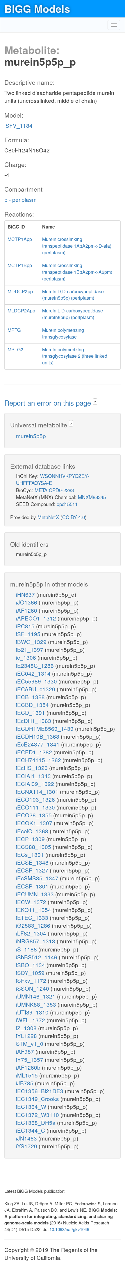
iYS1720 (27, 1146)
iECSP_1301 (33, 886)
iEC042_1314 (34, 673)
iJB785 (25, 1083)
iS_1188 (27, 949)
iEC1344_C (31, 1130)
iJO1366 (27, 602)
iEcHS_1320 (32, 767)
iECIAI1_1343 (34, 776)
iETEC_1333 (33, 917)
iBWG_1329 (32, 641)
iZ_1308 (27, 1028)
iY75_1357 (30, 1059)
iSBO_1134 (31, 965)
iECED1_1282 (34, 752)
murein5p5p (31, 436)
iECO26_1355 (34, 815)
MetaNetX (48, 517)
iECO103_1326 (36, 799)
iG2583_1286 (34, 925)
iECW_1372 (32, 902)
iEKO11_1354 (34, 909)
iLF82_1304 (32, 933)
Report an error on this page (48, 402)
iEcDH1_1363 (34, 720)
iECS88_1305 (34, 846)
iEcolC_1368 (33, 831)
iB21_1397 (30, 649)
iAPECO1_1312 (37, 618)
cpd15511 (67, 504)
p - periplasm (20, 199)
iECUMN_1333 (35, 894)
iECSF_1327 (33, 870)
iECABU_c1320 (36, 689)
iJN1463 (27, 1138)
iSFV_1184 (18, 125)
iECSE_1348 (33, 862)
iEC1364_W (32, 1106)
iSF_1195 (29, 634)
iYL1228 (27, 1035)
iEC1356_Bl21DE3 (40, 1091)
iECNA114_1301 (38, 791)
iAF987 (25, 1051)
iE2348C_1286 (35, 665)
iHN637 (26, 594)
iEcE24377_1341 (38, 744)
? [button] (95, 401)
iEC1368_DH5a (36, 1122)
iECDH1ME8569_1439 (45, 728)
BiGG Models (37, 8)
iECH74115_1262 (39, 760)
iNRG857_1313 (36, 941)
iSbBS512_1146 (37, 957)
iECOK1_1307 (35, 823)
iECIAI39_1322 (36, 783)
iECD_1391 (31, 712)
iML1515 (27, 1075)
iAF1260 (27, 610)
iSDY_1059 (31, 972)
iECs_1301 (30, 854)
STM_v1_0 (30, 1043)
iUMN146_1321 (36, 996)
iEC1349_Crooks (38, 1098)
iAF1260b (29, 1067)
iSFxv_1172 (32, 980)
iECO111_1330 (36, 807)
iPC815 (26, 626)
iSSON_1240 (33, 988)
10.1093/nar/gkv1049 (69, 1229)
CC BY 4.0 (73, 517)
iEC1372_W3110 (38, 1114)
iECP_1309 (31, 839)
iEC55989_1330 (37, 681)
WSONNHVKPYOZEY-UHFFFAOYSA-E (52, 479)
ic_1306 (27, 657)
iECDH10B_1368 (38, 736)
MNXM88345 (92, 497)
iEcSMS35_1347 (38, 878)
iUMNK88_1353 (37, 1004)
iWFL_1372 (31, 1020)
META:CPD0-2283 (54, 490)
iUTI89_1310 (33, 1012)
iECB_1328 (31, 697)
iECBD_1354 (33, 704)
